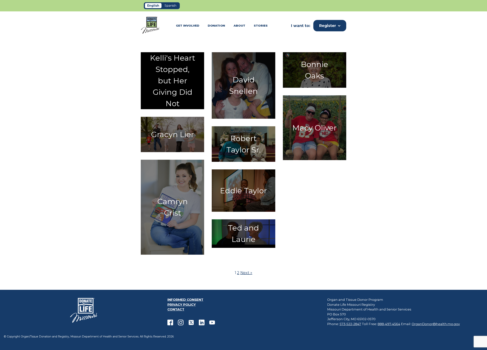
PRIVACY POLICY (181, 305)
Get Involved (187, 25)
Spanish (170, 5)
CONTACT (175, 309)
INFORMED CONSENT (185, 300)
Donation (216, 25)
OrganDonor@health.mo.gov (436, 324)
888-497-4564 (389, 324)
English (153, 5)
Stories (261, 25)
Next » (246, 272)
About (239, 25)
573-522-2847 (350, 324)
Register (327, 25)
